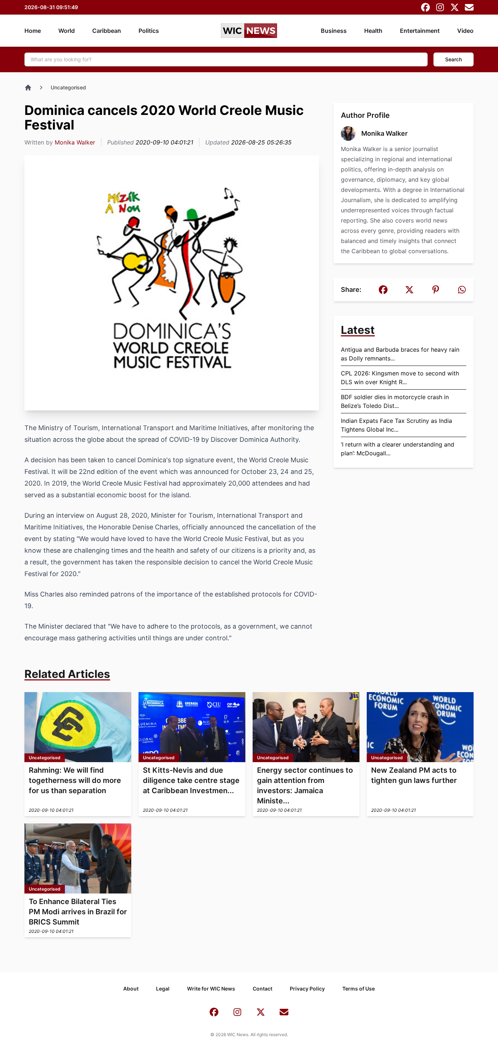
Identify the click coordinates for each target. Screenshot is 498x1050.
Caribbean (106, 30)
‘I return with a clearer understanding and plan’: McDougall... (397, 449)
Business (334, 30)
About (131, 988)
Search (453, 59)
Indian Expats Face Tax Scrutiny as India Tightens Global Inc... (396, 425)
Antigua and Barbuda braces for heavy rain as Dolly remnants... (400, 354)
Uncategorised (68, 87)
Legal (163, 988)
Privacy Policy (307, 988)
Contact (262, 988)
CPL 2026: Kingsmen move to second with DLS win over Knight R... (400, 378)
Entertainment (420, 30)
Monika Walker (75, 142)
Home (32, 30)
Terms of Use (358, 988)
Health (373, 30)
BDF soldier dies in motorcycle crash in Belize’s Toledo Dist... (395, 401)
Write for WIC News (211, 988)
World (66, 30)
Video (465, 30)
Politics (149, 30)
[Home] (28, 87)
